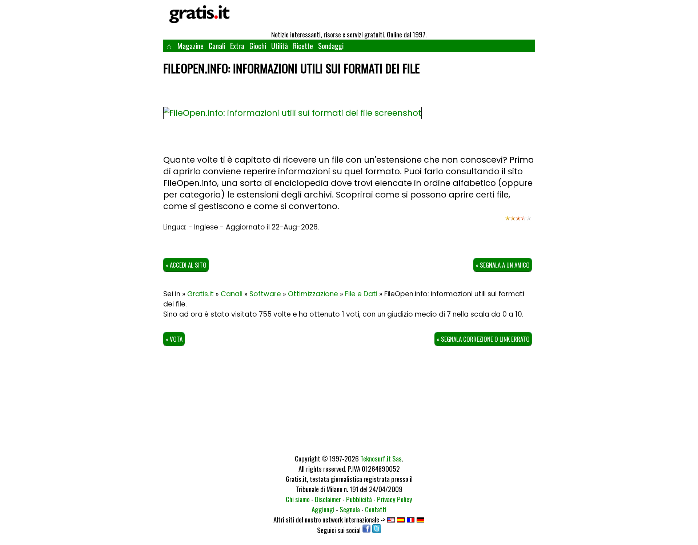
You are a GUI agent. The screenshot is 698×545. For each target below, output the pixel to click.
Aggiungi (323, 509)
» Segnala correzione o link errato (483, 338)
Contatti (375, 509)
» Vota (173, 338)
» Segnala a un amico (503, 264)
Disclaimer (328, 499)
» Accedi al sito (185, 264)
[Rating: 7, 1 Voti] (518, 221)
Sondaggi (331, 45)
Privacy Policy (394, 499)
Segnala (350, 509)
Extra (237, 45)
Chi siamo (298, 499)
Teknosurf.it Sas (381, 458)
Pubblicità (359, 499)
